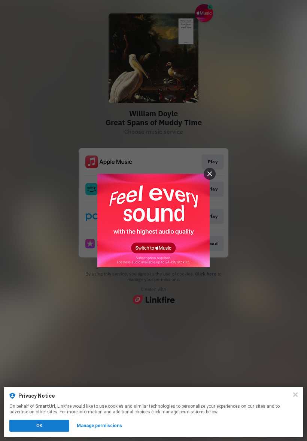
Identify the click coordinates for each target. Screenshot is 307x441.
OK (39, 425)
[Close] (295, 395)
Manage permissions (99, 425)
